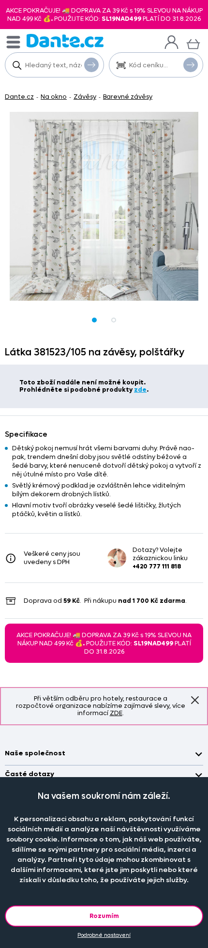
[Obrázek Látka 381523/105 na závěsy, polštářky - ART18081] (104, 206)
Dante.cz (19, 96)
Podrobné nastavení (104, 935)
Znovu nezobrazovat (195, 700)
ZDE (116, 713)
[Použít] (190, 65)
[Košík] (193, 43)
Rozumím (104, 916)
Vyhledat (91, 65)
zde (140, 389)
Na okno (54, 96)
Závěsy (85, 96)
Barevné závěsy (127, 96)
